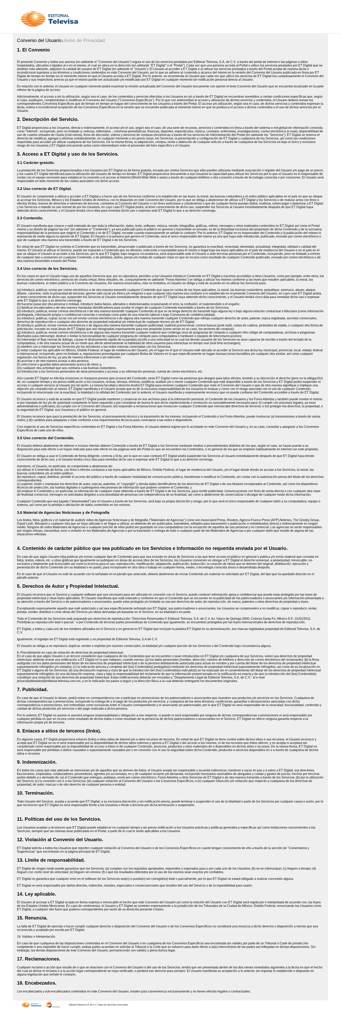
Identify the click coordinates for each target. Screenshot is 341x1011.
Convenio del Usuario (39, 40)
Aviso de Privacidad (84, 40)
